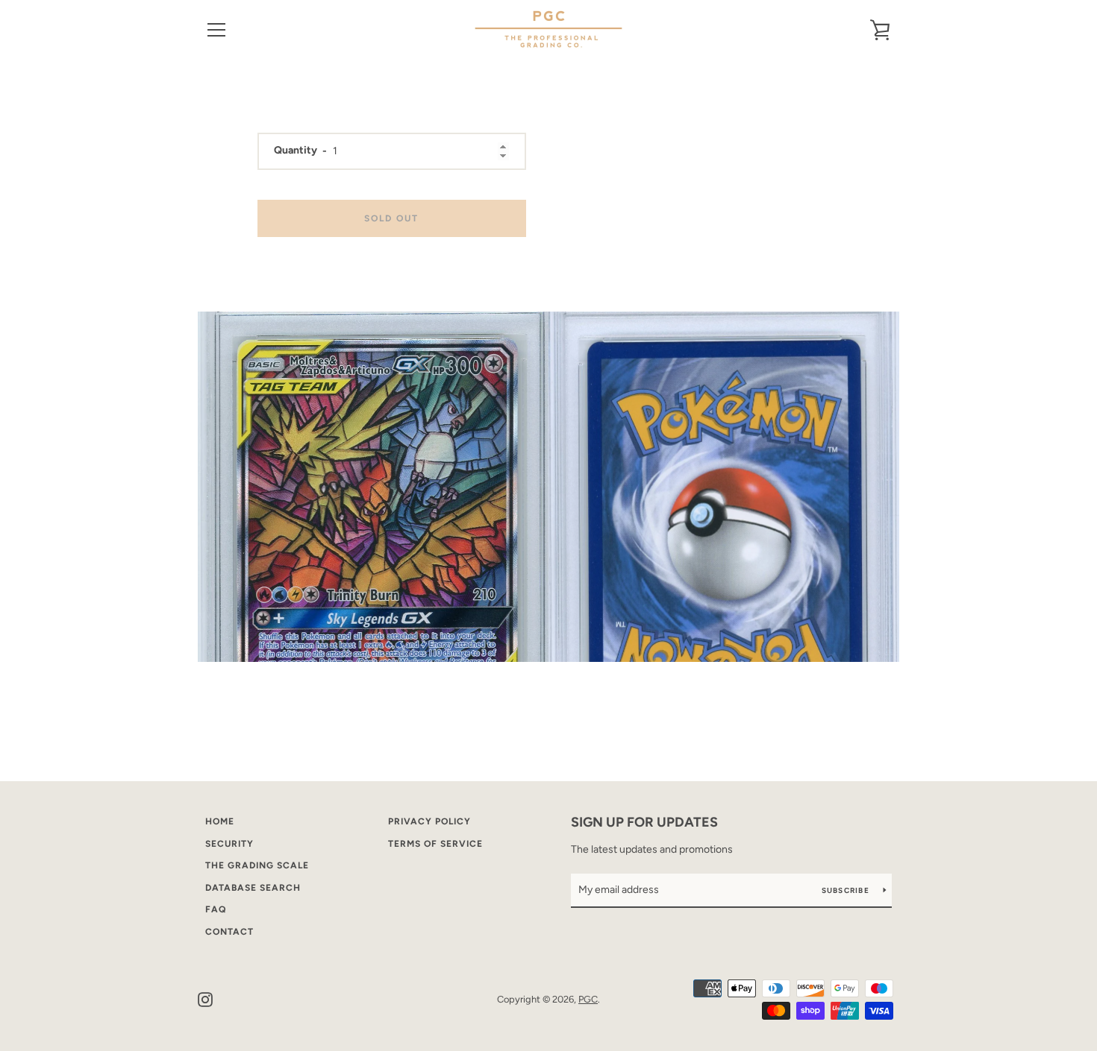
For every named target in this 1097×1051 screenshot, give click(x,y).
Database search (253, 888)
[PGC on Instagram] (205, 998)
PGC (588, 999)
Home (219, 821)
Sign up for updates (644, 822)
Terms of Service (435, 844)
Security (229, 844)
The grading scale (257, 865)
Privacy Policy (429, 821)
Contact (229, 932)
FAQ (215, 909)
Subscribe (847, 890)
